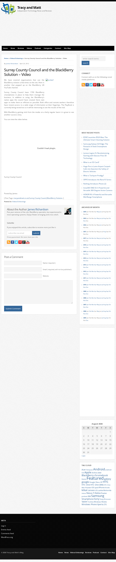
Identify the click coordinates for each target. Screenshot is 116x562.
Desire (84, 479)
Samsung (97, 496)
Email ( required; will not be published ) (57, 269)
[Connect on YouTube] (27, 242)
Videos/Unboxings (16, 58)
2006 (84, 311)
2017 (84, 238)
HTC (106, 482)
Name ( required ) (49, 263)
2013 (84, 265)
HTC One (86, 484)
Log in (3, 526)
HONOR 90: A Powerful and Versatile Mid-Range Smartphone (97, 195)
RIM (89, 496)
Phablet (104, 493)
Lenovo (91, 490)
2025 (84, 212)
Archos (94, 472)
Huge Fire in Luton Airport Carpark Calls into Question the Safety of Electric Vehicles (96, 169)
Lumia (100, 490)
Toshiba (91, 502)
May (98, 212)
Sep (107, 245)
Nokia (97, 493)
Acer (84, 469)
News (13, 48)
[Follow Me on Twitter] (16, 242)
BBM (99, 473)
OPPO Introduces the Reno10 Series (97, 179)
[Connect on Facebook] (12, 242)
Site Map (67, 48)
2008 (84, 298)
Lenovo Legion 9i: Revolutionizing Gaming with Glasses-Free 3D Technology (96, 155)
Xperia (100, 504)
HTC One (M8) (96, 485)
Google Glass (94, 482)
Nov (84, 221)
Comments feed (7, 533)
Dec (87, 247)
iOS (93, 487)
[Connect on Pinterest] (20, 242)
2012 (84, 271)
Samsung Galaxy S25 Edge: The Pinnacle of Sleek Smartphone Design (95, 146)
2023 (84, 218)
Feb (90, 238)
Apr (95, 218)
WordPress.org (7, 537)
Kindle (107, 488)
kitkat (84, 490)
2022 (84, 225)
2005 (84, 318)
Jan (88, 238)
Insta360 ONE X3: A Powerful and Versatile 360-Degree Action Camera (97, 189)
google (85, 482)
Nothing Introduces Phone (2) (94, 184)
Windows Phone (89, 504)
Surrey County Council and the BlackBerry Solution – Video (38, 72)
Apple (87, 472)
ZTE (105, 504)
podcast (84, 496)
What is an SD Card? (91, 162)
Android (99, 469)
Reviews (21, 48)
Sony (96, 498)
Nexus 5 (90, 493)
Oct (110, 218)
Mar (93, 238)
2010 (84, 285)
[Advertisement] (87, 24)
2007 (84, 304)
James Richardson (12, 64)
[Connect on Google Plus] (24, 242)
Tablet (84, 501)
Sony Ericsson (105, 499)
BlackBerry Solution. (55, 198)
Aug (105, 218)
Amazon (89, 470)
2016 (84, 245)
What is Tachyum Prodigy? (93, 175)
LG (96, 490)
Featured (95, 478)
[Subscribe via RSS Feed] (8, 242)
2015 (84, 251)
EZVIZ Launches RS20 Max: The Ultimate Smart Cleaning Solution (96, 138)
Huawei (88, 487)
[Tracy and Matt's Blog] (8, 13)
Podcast (38, 48)
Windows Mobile (100, 502)
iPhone (102, 487)
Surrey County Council (38, 198)
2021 (84, 232)
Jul (102, 218)
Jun (101, 212)
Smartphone (88, 498)
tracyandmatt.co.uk (21, 198)
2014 (84, 258)
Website (46, 276)
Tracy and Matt (29, 7)
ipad (96, 487)
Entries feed (6, 529)
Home (5, 48)
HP (101, 482)
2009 (84, 291)
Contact (58, 48)
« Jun (83, 456)
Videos (29, 48)
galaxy (107, 478)
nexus (84, 493)
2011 (84, 278)
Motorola (107, 490)
